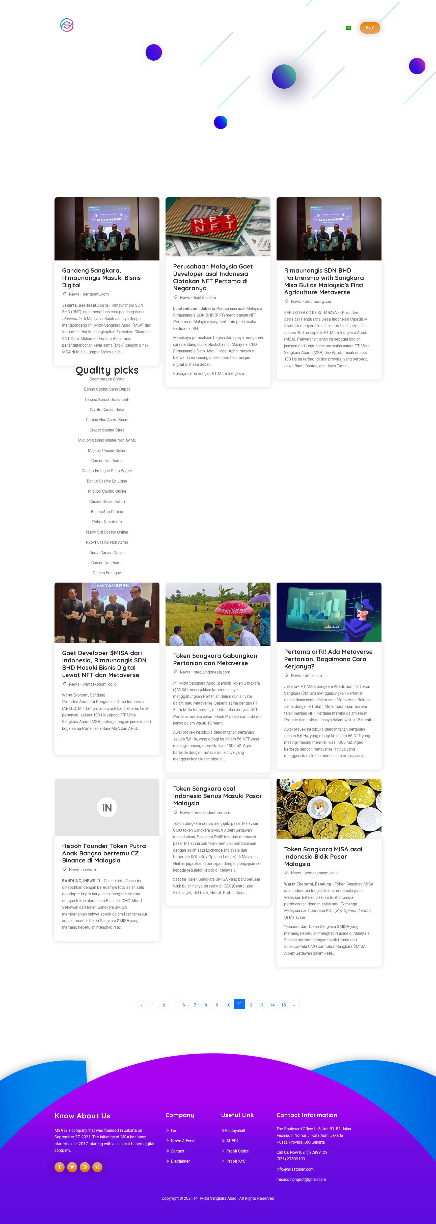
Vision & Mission (222, 27)
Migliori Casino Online (107, 450)
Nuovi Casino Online (107, 552)
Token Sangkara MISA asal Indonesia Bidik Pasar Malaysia (323, 856)
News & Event (183, 1140)
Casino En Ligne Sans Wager (107, 470)
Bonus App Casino (107, 511)
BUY (370, 27)
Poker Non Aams (107, 521)
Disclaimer (180, 1161)
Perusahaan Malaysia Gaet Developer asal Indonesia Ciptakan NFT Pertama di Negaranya (213, 277)
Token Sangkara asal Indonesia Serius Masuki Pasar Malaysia (217, 796)
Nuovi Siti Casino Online (107, 532)
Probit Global (237, 1151)
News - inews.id (82, 869)
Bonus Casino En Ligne (107, 481)
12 (250, 1005)
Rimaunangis (123, 305)
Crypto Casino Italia (107, 409)
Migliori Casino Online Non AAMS (107, 440)
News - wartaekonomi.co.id (92, 684)
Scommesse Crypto (107, 379)
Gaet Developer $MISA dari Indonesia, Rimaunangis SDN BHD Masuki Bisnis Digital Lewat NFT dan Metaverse (104, 663)
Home (172, 27)
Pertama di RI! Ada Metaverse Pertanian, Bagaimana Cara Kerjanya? (328, 659)
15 (283, 1005)
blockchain (217, 344)
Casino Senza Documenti (107, 399)
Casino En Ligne (107, 572)
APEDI (232, 1140)
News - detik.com (306, 675)
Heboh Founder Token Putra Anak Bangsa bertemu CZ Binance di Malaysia (104, 853)
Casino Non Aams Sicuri (107, 419)
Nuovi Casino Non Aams (107, 542)
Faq (174, 1130)
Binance (113, 900)
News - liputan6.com (197, 297)
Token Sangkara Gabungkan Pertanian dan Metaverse (215, 659)
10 (228, 1005)
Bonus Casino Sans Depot (107, 389)
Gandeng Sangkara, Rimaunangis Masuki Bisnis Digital (101, 278)
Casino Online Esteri (107, 501)
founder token (86, 920)
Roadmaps (257, 27)
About (192, 27)
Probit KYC (236, 1161)
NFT (311, 27)
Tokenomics (288, 27)
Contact (177, 1151)
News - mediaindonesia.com (204, 672)
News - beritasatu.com (88, 294)
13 (261, 1005)
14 (272, 1005)
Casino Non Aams (107, 460)
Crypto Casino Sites (107, 430)
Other (328, 27)
